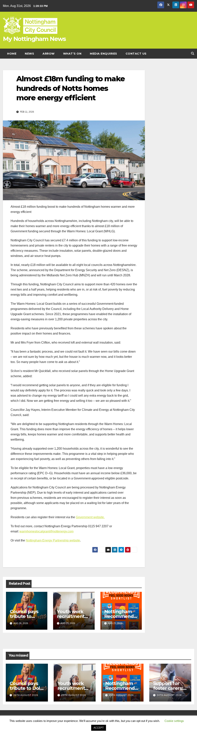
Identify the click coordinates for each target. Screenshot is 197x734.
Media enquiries (103, 53)
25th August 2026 (73, 695)
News (29, 53)
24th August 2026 (169, 695)
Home (11, 53)
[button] (192, 53)
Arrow (49, 53)
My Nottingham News (34, 38)
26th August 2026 (25, 695)
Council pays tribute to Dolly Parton (24, 616)
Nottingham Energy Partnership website (53, 540)
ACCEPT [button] (98, 727)
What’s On (72, 53)
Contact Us (136, 53)
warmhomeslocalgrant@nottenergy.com (46, 531)
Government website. (90, 517)
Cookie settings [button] (174, 720)
